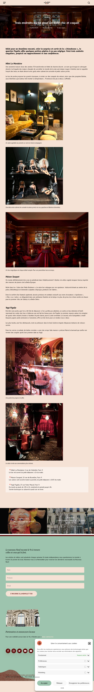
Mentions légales (11, 675)
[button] (89, 643)
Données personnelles (27, 675)
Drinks (47, 17)
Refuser (59, 683)
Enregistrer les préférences (79, 683)
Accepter (44, 683)
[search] (88, 2)
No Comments (47, 28)
